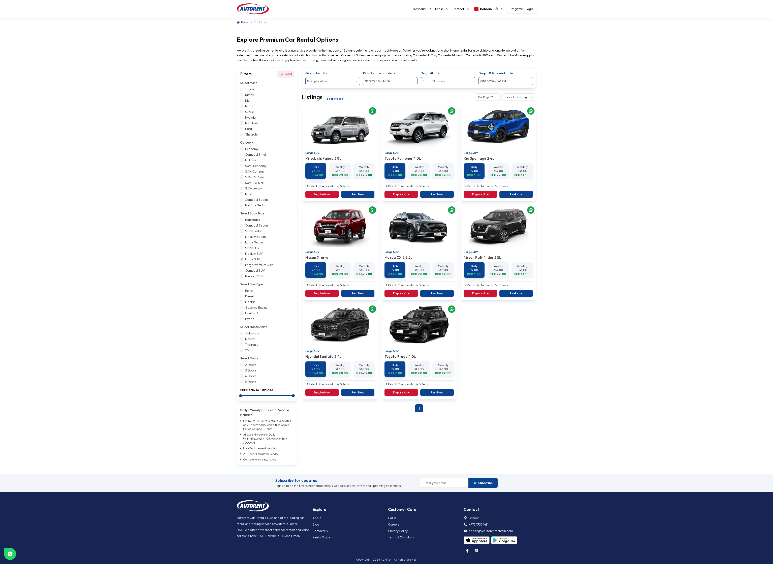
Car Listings (261, 22)
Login (529, 9)
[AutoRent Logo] (253, 8)
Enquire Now (322, 194)
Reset (288, 74)
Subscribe (485, 483)
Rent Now (357, 194)
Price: (244, 390)
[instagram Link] (476, 550)
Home (245, 22)
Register (517, 9)
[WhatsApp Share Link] (372, 111)
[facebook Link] (467, 550)
